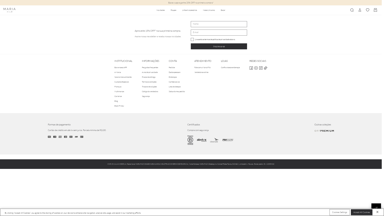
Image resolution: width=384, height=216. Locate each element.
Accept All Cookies (361, 212)
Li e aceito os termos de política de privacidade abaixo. (215, 39)
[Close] (377, 212)
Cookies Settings (339, 212)
